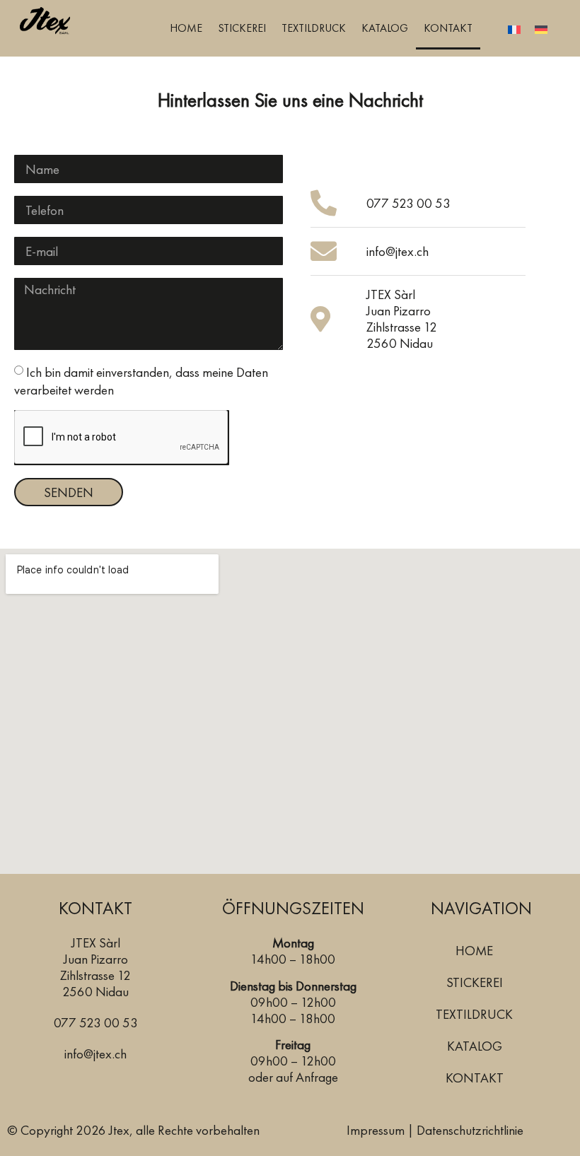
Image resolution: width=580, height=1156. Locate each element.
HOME (186, 28)
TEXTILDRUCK (314, 28)
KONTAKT (448, 28)
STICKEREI (242, 28)
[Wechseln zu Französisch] (514, 28)
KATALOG (384, 28)
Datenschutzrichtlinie (470, 1130)
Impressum (376, 1130)
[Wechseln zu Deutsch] (541, 28)
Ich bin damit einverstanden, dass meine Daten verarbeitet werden (141, 381)
